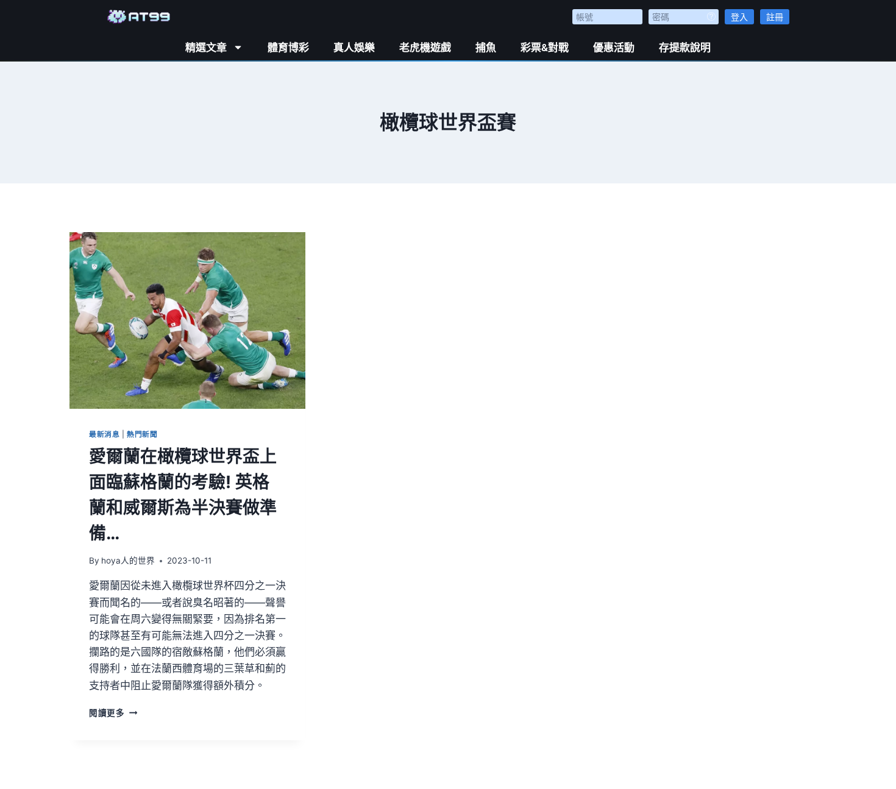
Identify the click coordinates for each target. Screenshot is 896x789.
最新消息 (104, 434)
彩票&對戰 (545, 47)
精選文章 (206, 47)
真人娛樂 (354, 47)
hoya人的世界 (128, 560)
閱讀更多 (113, 713)
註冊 (774, 17)
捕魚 (485, 47)
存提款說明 (685, 47)
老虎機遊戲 (425, 47)
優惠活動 (614, 47)
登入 (739, 17)
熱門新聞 (142, 434)
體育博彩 (288, 47)
